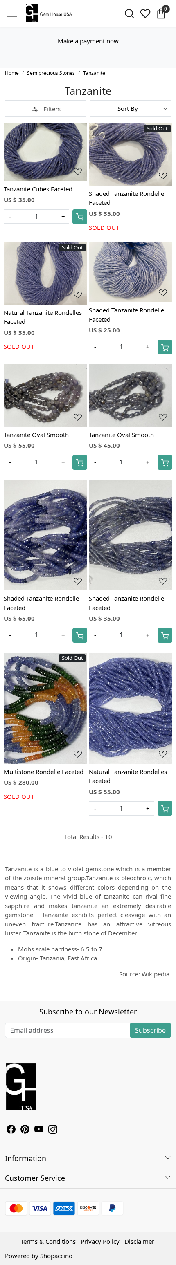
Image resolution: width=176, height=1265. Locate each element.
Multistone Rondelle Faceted (43, 771)
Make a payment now (88, 41)
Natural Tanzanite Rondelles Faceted (43, 317)
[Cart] (79, 216)
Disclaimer (139, 1241)
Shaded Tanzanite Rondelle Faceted (126, 198)
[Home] (50, 13)
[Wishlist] (145, 13)
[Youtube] (39, 1130)
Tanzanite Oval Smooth (36, 435)
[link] (130, 13)
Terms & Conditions (48, 1241)
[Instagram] (53, 1130)
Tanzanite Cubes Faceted (38, 189)
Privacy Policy (100, 1241)
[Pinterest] (25, 1130)
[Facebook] (11, 1130)
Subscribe (150, 1030)
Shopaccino (56, 1256)
